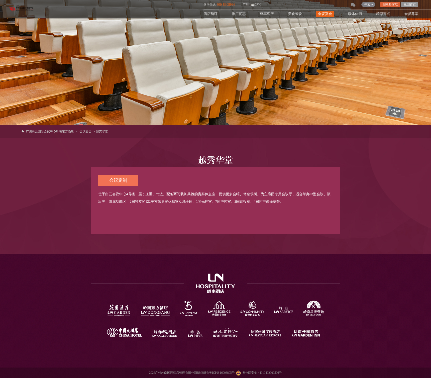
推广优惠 (239, 14)
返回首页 (410, 4)
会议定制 (118, 180)
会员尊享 (411, 14)
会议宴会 (325, 14)
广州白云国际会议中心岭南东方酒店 (50, 131)
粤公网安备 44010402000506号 (262, 373)
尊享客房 (267, 14)
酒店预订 (210, 14)
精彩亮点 (383, 14)
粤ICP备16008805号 (222, 373)
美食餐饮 (295, 14)
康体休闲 (355, 14)
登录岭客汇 (390, 4)
